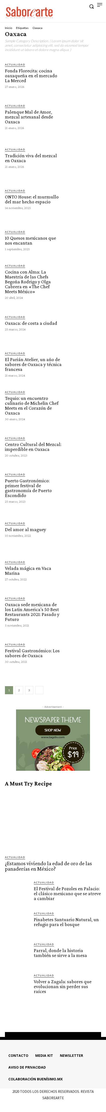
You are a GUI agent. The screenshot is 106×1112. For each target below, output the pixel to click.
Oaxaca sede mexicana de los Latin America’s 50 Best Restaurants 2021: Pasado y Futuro (32, 612)
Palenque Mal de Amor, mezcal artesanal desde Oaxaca (29, 116)
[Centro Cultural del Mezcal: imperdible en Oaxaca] (83, 446)
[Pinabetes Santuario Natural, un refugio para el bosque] (17, 923)
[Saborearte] (29, 12)
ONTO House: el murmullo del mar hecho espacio (32, 199)
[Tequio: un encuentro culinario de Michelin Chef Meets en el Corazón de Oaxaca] (83, 405)
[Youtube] (66, 1019)
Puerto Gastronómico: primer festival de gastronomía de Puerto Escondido (28, 488)
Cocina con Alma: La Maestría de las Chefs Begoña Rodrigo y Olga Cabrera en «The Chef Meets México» (28, 281)
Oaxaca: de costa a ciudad (31, 323)
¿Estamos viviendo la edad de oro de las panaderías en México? (48, 866)
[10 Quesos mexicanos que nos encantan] (83, 240)
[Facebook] (39, 1019)
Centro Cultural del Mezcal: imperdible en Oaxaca (33, 447)
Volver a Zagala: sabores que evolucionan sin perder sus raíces (62, 986)
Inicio (8, 28)
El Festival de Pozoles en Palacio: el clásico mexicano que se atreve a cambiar (67, 893)
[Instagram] (48, 1019)
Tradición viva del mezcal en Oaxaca (31, 158)
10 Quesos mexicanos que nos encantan (30, 240)
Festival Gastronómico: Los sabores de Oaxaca (32, 653)
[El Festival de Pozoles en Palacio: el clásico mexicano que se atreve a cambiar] (17, 892)
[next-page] (39, 690)
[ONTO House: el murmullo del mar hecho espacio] (83, 199)
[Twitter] (57, 1019)
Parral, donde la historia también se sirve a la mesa (60, 953)
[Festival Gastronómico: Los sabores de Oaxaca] (83, 653)
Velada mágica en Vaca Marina (28, 570)
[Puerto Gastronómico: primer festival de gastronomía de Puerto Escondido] (83, 488)
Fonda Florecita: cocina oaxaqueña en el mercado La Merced (31, 75)
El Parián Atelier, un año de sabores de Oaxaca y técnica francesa (33, 364)
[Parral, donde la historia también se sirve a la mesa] (17, 954)
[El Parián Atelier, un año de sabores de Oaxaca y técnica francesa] (83, 364)
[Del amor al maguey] (83, 529)
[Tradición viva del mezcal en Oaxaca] (83, 158)
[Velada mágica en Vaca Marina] (83, 570)
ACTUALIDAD (15, 64)
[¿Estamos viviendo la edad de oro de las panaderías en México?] (53, 820)
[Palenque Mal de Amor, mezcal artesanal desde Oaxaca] (83, 116)
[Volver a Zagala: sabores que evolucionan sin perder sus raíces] (17, 985)
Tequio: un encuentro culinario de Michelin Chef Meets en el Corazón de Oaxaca (31, 405)
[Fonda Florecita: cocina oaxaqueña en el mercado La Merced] (83, 75)
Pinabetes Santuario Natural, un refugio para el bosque (66, 922)
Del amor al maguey (25, 529)
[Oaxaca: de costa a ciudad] (83, 323)
